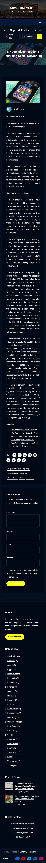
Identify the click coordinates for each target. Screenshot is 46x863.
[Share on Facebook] (14, 455)
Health (10, 696)
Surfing (10, 757)
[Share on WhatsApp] (30, 455)
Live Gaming (12, 709)
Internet (10, 700)
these (22, 478)
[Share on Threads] (19, 460)
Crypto (10, 669)
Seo (9, 735)
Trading (10, 765)
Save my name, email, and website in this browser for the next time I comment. (24, 573)
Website (9, 557)
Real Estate (12, 726)
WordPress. (36, 852)
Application (12, 656)
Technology (12, 761)
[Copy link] (24, 460)
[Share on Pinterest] (35, 455)
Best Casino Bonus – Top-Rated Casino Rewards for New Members (27, 798)
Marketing (11, 717)
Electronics (12, 678)
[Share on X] (20, 455)
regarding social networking (17, 473)
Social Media (12, 478)
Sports (10, 748)
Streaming (11, 752)
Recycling (11, 730)
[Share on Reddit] (8, 460)
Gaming (10, 691)
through (30, 478)
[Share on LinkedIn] (25, 455)
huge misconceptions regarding (18, 469)
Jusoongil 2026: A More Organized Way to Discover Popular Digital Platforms (25, 786)
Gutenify (23, 852)
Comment (11, 512)
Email (9, 544)
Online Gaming (13, 722)
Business (11, 661)
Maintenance (13, 713)
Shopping (11, 739)
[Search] (39, 36)
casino (10, 665)
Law (9, 704)
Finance (10, 687)
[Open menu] (40, 22)
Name (9, 532)
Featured (11, 682)
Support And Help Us (23, 30)
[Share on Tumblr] (14, 460)
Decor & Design (13, 674)
